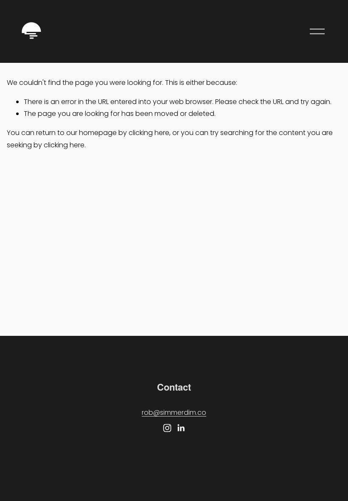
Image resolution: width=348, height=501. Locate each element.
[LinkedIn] (181, 428)
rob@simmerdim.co (174, 412)
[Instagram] (167, 428)
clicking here (149, 133)
